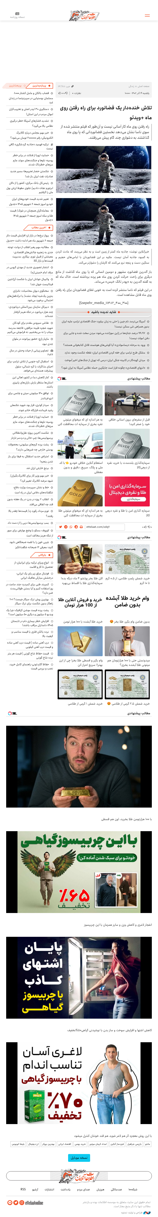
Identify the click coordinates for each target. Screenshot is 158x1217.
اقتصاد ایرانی (64, 1144)
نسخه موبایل (79, 1157)
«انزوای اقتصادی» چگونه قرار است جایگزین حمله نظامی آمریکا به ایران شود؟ (103, 368)
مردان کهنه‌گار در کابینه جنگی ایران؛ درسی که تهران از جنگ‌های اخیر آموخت (105, 360)
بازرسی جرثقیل (134, 1144)
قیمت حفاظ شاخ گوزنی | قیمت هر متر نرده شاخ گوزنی (30, 655)
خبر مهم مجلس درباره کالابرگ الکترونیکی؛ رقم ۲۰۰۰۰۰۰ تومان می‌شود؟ (31, 135)
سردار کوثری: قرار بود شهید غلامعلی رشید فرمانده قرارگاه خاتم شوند (31, 408)
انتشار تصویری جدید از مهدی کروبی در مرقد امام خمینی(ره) (30, 270)
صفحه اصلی (143, 86)
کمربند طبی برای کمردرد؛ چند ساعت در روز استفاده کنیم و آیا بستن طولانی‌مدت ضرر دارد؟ (29, 588)
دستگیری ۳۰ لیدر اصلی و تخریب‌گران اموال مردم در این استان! (31, 112)
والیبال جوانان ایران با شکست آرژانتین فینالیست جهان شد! (30, 282)
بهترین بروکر (48, 1144)
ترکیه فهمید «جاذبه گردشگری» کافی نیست (31, 146)
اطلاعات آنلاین (84, 15)
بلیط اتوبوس (18, 1144)
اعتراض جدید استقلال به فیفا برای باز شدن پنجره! (30, 459)
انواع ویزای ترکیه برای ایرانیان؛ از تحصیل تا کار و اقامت (33, 564)
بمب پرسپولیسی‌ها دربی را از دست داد (28, 523)
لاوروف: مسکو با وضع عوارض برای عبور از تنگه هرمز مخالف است (30, 533)
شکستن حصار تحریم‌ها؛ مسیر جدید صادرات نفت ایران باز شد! (31, 174)
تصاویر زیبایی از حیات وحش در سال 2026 (31, 352)
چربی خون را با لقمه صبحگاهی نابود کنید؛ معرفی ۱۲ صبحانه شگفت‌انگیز (31, 545)
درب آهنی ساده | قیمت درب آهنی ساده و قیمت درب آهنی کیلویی (30, 644)
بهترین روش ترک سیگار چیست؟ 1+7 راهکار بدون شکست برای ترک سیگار (31, 601)
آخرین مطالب (38, 228)
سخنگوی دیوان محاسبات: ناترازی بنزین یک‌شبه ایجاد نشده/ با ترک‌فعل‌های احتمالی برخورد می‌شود (30, 295)
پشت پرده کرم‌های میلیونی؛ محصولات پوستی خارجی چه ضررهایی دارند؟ (30, 447)
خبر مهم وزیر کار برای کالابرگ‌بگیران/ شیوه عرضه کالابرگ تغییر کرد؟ (31, 478)
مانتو (147, 1144)
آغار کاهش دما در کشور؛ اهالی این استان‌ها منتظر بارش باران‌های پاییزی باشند (32, 382)
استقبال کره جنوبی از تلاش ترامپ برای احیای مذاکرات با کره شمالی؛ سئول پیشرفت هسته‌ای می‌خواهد (30, 366)
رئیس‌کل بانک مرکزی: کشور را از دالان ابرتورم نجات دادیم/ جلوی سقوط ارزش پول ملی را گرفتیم (29, 187)
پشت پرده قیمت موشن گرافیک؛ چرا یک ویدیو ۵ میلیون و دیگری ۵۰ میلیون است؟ (29, 612)
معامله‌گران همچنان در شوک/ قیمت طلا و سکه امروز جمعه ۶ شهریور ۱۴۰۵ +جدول (31, 215)
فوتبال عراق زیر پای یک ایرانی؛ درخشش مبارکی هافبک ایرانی (34, 575)
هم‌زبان (100, 1189)
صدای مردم (83, 1189)
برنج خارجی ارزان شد (37, 468)
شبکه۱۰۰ (133, 1189)
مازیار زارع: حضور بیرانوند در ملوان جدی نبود (32, 341)
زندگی (131, 86)
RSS (23, 1189)
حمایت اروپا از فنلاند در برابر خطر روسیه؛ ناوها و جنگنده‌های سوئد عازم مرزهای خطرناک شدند (33, 160)
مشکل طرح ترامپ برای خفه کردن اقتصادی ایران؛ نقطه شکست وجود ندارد (105, 352)
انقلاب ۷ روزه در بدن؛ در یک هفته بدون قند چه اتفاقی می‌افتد (30, 502)
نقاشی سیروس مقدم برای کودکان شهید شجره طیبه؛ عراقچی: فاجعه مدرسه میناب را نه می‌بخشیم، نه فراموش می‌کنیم (30, 327)
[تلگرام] (9, 1202)
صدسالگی (116, 1189)
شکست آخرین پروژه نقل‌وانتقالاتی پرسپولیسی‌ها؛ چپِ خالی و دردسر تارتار (32, 435)
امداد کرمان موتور (98, 1144)
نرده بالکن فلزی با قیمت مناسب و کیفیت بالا (32, 634)
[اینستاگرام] (21, 1202)
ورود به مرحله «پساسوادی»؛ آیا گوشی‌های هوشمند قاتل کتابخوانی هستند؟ (104, 345)
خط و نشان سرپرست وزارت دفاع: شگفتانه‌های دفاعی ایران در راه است (33, 490)
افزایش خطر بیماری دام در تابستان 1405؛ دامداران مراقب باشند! (32, 623)
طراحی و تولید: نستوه (132, 1213)
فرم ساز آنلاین (117, 1144)
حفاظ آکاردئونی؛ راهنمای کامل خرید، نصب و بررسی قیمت (31, 666)
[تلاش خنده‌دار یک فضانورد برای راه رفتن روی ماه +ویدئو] (104, 169)
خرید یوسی (80, 1144)
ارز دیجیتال (33, 1144)
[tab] (41, 86)
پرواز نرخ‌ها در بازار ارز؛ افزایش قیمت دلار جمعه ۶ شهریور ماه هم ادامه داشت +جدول (29, 238)
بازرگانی (42, 555)
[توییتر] (15, 1202)
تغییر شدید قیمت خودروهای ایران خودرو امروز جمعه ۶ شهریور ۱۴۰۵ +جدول (31, 201)
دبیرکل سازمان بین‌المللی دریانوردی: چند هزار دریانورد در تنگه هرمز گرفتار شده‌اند (30, 311)
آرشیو (35, 1189)
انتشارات (49, 1189)
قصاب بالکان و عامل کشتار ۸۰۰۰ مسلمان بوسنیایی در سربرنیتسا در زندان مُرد (31, 98)
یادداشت (66, 1189)
